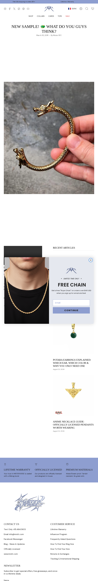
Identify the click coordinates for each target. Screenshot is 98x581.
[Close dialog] (91, 260)
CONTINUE (71, 310)
